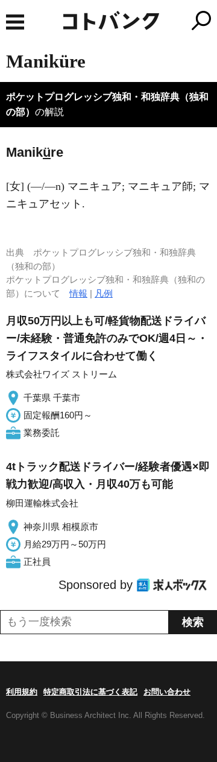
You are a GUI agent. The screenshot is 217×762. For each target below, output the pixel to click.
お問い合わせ (166, 691)
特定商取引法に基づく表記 (90, 691)
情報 (78, 293)
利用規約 (21, 691)
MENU (15, 22)
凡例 (104, 293)
